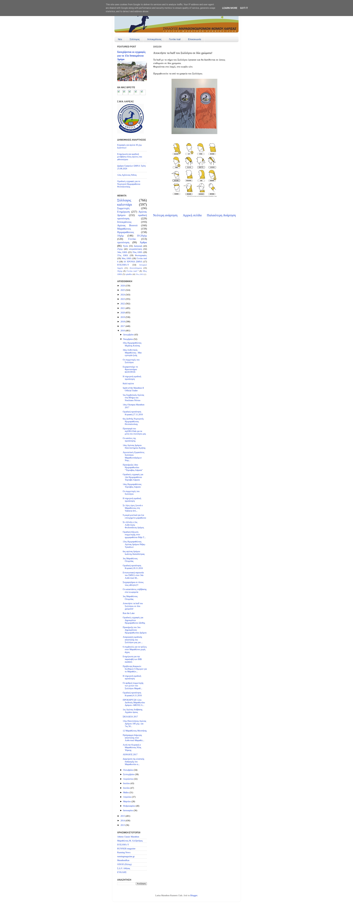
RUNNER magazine (126, 848)
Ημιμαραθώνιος (125, 232)
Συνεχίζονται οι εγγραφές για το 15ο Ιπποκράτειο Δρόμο (131, 55)
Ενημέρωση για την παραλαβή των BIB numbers (132, 659)
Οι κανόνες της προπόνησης (129, 439)
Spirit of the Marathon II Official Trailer (133, 389)
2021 (123, 308)
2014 (123, 820)
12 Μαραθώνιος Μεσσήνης (135, 730)
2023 (123, 299)
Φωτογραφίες (141, 255)
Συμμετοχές (123, 208)
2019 (123, 317)
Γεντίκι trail (174, 39)
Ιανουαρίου (128, 810)
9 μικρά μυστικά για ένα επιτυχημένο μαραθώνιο (134, 516)
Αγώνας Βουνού (127, 225)
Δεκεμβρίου (128, 334)
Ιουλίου (126, 783)
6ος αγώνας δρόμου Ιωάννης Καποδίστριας (134, 552)
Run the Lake (129, 613)
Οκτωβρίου (128, 770)
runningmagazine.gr (126, 856)
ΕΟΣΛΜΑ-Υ (123, 265)
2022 (123, 303)
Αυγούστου (128, 779)
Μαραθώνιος (124, 228)
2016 (123, 330)
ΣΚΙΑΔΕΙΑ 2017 (130, 716)
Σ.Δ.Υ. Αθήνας (123, 868)
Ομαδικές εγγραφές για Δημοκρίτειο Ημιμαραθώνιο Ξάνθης (134, 620)
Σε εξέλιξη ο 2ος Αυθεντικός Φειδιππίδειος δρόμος (133, 525)
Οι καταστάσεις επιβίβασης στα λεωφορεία (135, 590)
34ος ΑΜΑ (122, 252)
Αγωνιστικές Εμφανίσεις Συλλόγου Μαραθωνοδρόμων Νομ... (133, 456)
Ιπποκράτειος (154, 39)
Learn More (229, 7)
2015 (123, 816)
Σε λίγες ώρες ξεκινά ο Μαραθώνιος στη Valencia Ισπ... (133, 508)
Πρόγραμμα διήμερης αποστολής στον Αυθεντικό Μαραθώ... (133, 738)
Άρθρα (143, 242)
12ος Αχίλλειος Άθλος (127, 175)
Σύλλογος (135, 39)
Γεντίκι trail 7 (133, 271)
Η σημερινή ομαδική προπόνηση (132, 377)
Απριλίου (127, 797)
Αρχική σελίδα (192, 215)
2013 (123, 825)
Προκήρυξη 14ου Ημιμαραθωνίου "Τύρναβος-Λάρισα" (133, 467)
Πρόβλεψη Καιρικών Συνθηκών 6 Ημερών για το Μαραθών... (135, 669)
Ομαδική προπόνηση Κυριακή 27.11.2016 (133, 413)
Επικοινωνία (194, 39)
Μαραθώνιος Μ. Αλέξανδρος (130, 841)
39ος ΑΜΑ (140, 274)
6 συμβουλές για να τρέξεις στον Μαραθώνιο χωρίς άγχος (135, 649)
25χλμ (120, 249)
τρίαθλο (129, 274)
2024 (123, 294)
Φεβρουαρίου (129, 806)
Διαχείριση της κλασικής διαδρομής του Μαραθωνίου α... (133, 762)
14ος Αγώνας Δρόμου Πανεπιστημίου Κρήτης (134, 446)
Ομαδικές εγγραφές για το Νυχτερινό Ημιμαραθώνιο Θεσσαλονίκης (128, 184)
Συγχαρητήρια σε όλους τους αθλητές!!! (133, 583)
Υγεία (125, 246)
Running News (123, 852)
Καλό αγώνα (128, 383)
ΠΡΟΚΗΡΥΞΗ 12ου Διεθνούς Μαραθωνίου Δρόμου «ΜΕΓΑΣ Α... (134, 703)
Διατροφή (138, 246)
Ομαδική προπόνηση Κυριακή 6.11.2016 (132, 694)
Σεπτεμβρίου (129, 774)
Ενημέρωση (123, 211)
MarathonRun (123, 860)
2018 (123, 321)
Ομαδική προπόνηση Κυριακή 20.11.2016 (133, 566)
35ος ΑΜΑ (137, 252)
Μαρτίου (127, 801)
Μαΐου (126, 792)
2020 (123, 312)
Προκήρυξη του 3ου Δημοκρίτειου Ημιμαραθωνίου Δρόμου (135, 630)
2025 (123, 290)
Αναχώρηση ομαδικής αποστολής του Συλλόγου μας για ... (133, 640)
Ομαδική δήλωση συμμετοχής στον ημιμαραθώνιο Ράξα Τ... (134, 535)
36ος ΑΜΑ (126, 258)
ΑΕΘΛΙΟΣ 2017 (130, 754)
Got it (244, 7)
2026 (123, 285)
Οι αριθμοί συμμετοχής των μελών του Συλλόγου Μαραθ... (133, 686)
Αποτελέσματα (135, 268)
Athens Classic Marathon (128, 837)
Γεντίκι (132, 238)
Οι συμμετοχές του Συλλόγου (131, 361)
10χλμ (120, 235)
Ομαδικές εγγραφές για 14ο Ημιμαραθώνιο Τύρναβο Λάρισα (133, 477)
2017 (123, 326)
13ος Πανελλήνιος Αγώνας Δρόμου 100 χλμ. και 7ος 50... (134, 724)
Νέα (120, 39)
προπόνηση (123, 242)
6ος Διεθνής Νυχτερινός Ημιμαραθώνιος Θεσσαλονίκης (133, 421)
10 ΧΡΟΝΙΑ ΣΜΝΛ (133, 261)
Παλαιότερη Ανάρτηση (221, 215)
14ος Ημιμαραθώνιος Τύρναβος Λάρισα (132, 485)
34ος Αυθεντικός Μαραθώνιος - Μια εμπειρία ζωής (132, 353)
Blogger (193, 895)
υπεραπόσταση (135, 249)
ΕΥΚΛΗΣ (121, 872)
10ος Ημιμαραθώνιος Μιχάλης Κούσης (132, 344)
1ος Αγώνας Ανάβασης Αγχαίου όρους (132, 710)
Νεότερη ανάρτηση (165, 215)
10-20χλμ (142, 235)
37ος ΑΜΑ (122, 255)
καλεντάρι (124, 204)
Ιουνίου (126, 788)
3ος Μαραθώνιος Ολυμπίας (130, 559)
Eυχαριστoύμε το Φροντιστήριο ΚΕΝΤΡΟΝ (130, 369)
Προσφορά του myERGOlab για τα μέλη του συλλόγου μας (134, 431)
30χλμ (119, 271)
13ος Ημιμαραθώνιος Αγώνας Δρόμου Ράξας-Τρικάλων (134, 544)
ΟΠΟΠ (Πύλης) (124, 864)
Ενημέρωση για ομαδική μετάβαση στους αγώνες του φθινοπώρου (129, 157)
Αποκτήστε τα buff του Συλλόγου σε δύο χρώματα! (133, 606)
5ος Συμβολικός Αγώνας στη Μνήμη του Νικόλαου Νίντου (133, 398)
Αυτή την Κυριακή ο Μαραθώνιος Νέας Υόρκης (132, 747)
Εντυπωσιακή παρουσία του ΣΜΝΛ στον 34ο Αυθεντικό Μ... (133, 575)
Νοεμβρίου (128, 339)
